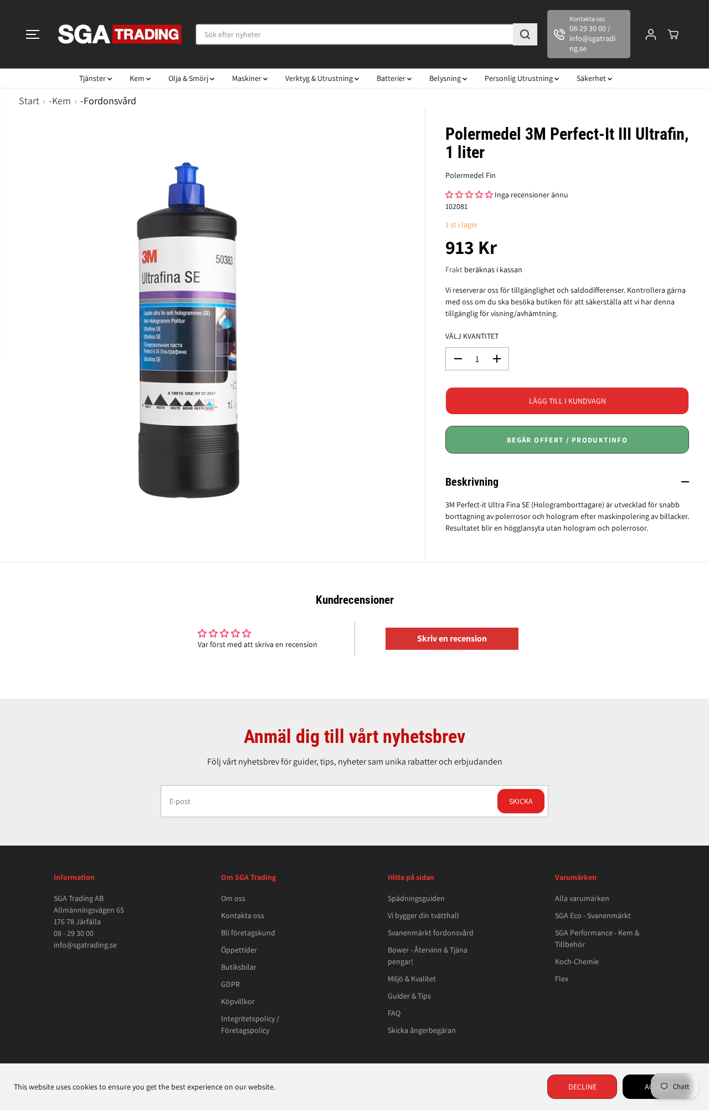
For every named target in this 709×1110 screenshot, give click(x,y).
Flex (561, 979)
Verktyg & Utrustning (319, 78)
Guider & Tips (409, 996)
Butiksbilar (238, 967)
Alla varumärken (582, 898)
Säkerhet (592, 78)
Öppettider (239, 950)
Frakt (454, 269)
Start (29, 100)
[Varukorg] (673, 34)
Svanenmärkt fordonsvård (431, 933)
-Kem (60, 100)
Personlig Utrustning (519, 78)
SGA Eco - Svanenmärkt (593, 915)
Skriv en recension (452, 638)
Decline (582, 1087)
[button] (32, 34)
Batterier (392, 78)
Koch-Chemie (577, 961)
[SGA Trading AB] (120, 34)
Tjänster (93, 78)
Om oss (233, 898)
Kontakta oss (242, 915)
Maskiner (247, 78)
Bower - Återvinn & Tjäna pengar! (427, 955)
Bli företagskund (248, 933)
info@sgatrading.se (85, 945)
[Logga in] (651, 34)
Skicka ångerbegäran (422, 1030)
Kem (138, 78)
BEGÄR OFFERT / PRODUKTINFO (567, 440)
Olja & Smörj (189, 78)
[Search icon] (525, 34)
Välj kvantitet (472, 336)
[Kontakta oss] (588, 34)
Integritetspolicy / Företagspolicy (250, 1024)
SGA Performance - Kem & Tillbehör (597, 938)
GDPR (230, 984)
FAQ (394, 1013)
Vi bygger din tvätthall (423, 915)
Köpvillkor (238, 1001)
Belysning (446, 78)
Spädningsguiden (416, 898)
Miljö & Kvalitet (412, 979)
